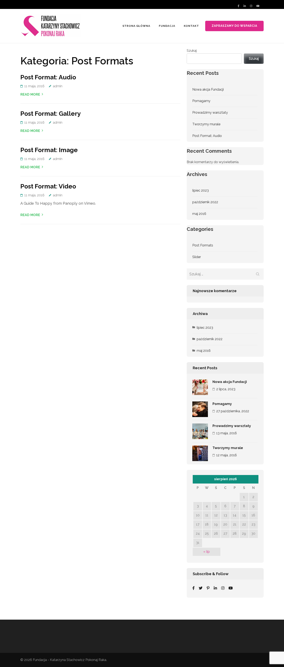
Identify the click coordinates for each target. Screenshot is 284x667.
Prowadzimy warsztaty (210, 112)
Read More (30, 94)
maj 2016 (199, 214)
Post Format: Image (49, 150)
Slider (196, 257)
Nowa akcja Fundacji (208, 89)
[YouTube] (257, 5)
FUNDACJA (167, 25)
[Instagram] (251, 5)
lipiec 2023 (200, 190)
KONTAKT (191, 25)
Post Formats (202, 245)
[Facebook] (238, 5)
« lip (206, 552)
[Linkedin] (215, 588)
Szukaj (192, 51)
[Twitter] (201, 588)
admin (57, 86)
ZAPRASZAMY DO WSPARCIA (234, 25)
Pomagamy (201, 101)
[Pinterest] (208, 588)
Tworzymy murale (206, 124)
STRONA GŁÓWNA (136, 25)
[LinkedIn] (244, 5)
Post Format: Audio (48, 77)
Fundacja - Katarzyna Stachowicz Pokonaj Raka (69, 660)
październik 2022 (205, 202)
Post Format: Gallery (50, 113)
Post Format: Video (48, 186)
